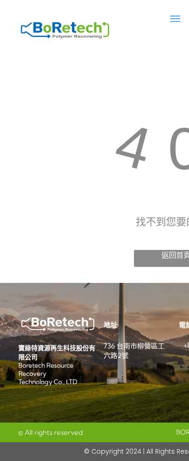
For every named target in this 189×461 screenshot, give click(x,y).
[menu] (175, 19)
